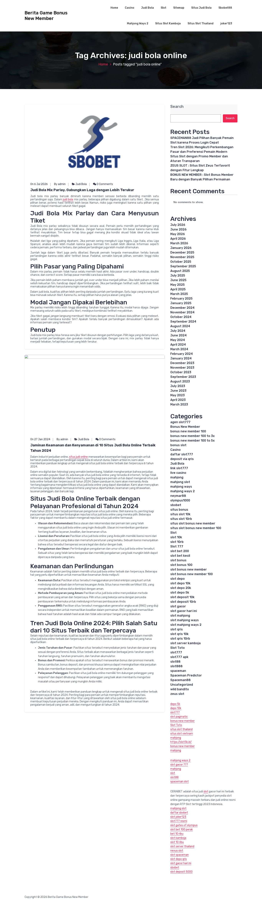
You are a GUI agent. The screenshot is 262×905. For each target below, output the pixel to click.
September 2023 (183, 377)
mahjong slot (180, 482)
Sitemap (178, 7)
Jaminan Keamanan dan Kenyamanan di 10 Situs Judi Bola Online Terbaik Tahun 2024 (93, 448)
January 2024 (181, 358)
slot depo (177, 578)
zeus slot (177, 694)
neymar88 (178, 496)
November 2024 (182, 312)
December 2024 (182, 308)
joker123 (226, 23)
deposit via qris (182, 459)
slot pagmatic (179, 716)
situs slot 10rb (181, 519)
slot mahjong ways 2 (185, 625)
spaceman (178, 671)
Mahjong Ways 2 (137, 23)
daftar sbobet (179, 812)
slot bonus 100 (181, 565)
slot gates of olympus (184, 825)
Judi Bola (147, 7)
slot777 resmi (178, 821)
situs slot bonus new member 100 (195, 528)
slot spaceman (179, 854)
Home (114, 7)
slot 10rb (177, 542)
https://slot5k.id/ (181, 742)
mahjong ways (181, 486)
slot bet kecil (180, 555)
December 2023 (182, 363)
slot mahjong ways (184, 620)
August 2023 (180, 381)
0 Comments (104, 184)
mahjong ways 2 (182, 491)
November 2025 (182, 257)
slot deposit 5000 (181, 871)
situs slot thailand (181, 729)
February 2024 (181, 354)
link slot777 (179, 468)
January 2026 (181, 248)
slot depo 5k (179, 592)
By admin (60, 184)
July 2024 (177, 331)
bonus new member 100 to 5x (192, 440)
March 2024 (179, 349)
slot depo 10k (180, 583)
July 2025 (177, 275)
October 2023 (180, 372)
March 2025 (179, 294)
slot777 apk (179, 657)
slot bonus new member (188, 569)
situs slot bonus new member (192, 523)
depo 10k (175, 708)
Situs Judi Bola (201, 7)
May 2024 (177, 340)
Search (177, 106)
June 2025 (178, 280)
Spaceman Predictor (186, 675)
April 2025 (178, 289)
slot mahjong (180, 615)
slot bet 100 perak (181, 829)
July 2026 (177, 225)
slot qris (176, 629)
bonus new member (182, 721)
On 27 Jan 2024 (40, 439)
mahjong (176, 477)
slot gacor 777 (179, 764)
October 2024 (180, 317)
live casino (178, 473)
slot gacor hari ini (183, 611)
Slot (163, 7)
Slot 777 (176, 546)
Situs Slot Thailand (200, 23)
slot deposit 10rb (183, 602)
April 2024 (178, 344)
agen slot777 (180, 422)
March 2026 (179, 243)
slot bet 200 (179, 551)
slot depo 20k (180, 588)
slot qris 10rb (180, 638)
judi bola (68, 199)
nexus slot (176, 850)
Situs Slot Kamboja (168, 23)
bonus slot (178, 445)
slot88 (175, 661)
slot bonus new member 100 (191, 574)
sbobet (175, 505)
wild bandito (179, 689)
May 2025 (177, 285)
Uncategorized (181, 684)
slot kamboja (178, 838)
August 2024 (180, 326)
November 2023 (182, 367)
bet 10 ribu (176, 833)
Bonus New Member (185, 427)
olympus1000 (180, 500)
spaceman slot (179, 781)
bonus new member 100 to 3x (192, 436)
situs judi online (78, 456)
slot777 (176, 652)
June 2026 (178, 229)
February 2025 (181, 298)
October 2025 (180, 261)
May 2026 (177, 234)
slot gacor (178, 606)
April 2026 (178, 238)
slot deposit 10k (182, 597)
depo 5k (175, 704)
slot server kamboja (185, 643)
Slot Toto (177, 648)
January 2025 (180, 303)
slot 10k (176, 537)
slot (172, 773)
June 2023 (178, 390)
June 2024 (178, 335)
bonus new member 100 (188, 431)
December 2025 (182, 252)
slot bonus (178, 560)
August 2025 (180, 271)
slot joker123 (178, 816)
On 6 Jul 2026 (39, 184)
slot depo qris (178, 859)
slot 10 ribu (177, 842)
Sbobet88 (225, 7)
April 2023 (178, 400)
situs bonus (179, 509)
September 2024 (183, 321)
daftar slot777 (181, 454)
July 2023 (177, 386)
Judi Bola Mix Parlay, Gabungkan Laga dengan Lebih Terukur (82, 190)
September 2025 (183, 266)
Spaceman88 (180, 680)
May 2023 (177, 395)
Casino (129, 7)
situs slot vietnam (181, 733)
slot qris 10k (179, 634)
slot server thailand (182, 846)
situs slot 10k (180, 514)
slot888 (176, 666)
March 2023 (179, 404)
